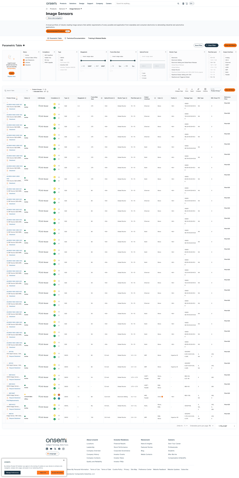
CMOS (62, 57)
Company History (93, 454)
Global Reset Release (178, 65)
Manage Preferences (12, 472)
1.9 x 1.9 (212, 70)
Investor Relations (121, 440)
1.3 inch (144, 78)
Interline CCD (64, 65)
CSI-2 (227, 60)
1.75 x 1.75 (213, 67)
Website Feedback (159, 469)
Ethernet (228, 62)
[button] (178, 3)
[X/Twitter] (55, 449)
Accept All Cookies (57, 472)
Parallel (227, 74)
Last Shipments (29, 60)
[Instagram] (63, 449)
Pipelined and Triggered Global (180, 77)
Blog (142, 451)
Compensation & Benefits (177, 458)
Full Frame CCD (64, 62)
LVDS (226, 67)
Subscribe (184, 469)
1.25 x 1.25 (213, 60)
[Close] (64, 460)
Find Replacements (13, 400)
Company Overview (94, 451)
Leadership (90, 447)
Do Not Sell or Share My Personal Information (72, 469)
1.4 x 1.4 (212, 62)
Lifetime (27, 62)
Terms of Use (95, 469)
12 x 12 (212, 72)
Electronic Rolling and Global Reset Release (184, 62)
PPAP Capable (49, 62)
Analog (227, 57)
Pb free (47, 60)
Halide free (48, 57)
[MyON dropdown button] (184, 3)
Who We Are (172, 454)
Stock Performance (121, 447)
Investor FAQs (119, 461)
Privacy (126, 469)
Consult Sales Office (31, 57)
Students (171, 451)
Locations (90, 444)
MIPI (226, 70)
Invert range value (88, 56)
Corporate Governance (122, 451)
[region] (34, 467)
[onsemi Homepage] (51, 3)
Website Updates (174, 469)
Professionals (173, 447)
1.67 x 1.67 (213, 65)
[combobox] (145, 3)
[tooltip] (24, 45)
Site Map (134, 469)
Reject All (43, 472)
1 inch (143, 73)
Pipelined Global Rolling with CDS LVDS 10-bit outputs (187, 72)
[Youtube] (51, 449)
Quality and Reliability (94, 461)
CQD (61, 60)
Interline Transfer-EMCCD (67, 67)
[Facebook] (59, 449)
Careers (171, 440)
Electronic (174, 57)
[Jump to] (187, 426)
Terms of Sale (106, 469)
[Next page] (234, 426)
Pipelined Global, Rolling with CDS (181, 74)
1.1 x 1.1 (212, 57)
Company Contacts (93, 458)
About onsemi (92, 440)
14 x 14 (212, 74)
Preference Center (145, 469)
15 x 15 (212, 77)
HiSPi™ (227, 65)
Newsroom (145, 440)
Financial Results (119, 444)
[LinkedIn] (47, 449)
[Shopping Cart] (187, 3)
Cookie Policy (117, 469)
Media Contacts (146, 454)
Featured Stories (147, 447)
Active (27, 55)
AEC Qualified (49, 55)
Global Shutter (176, 70)
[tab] (54, 38)
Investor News (119, 458)
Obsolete (28, 65)
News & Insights (146, 444)
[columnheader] (14, 98)
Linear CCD (63, 70)
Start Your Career (174, 444)
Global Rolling (175, 67)
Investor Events (119, 454)
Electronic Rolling (177, 60)
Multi (226, 72)
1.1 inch (144, 75)
